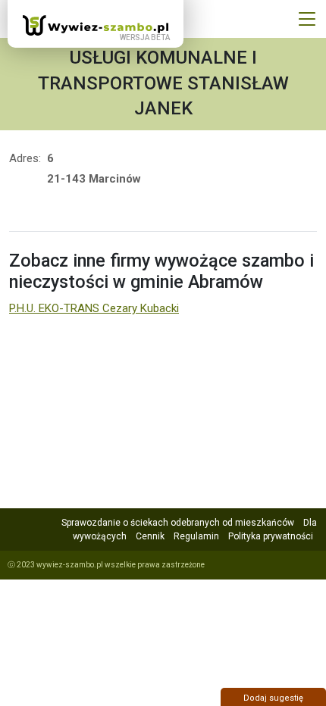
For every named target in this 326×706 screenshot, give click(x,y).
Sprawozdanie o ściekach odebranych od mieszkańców (177, 522)
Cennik (150, 536)
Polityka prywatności (270, 536)
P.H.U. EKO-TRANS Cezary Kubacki (94, 308)
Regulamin (196, 536)
